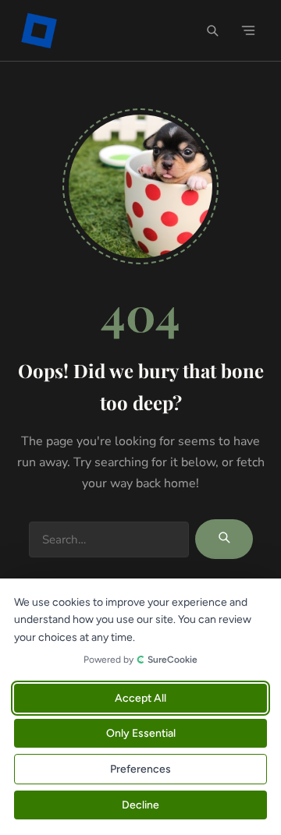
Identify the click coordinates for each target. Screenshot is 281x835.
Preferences (140, 769)
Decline (140, 805)
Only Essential (141, 733)
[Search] (212, 30)
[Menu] (248, 30)
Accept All (140, 698)
